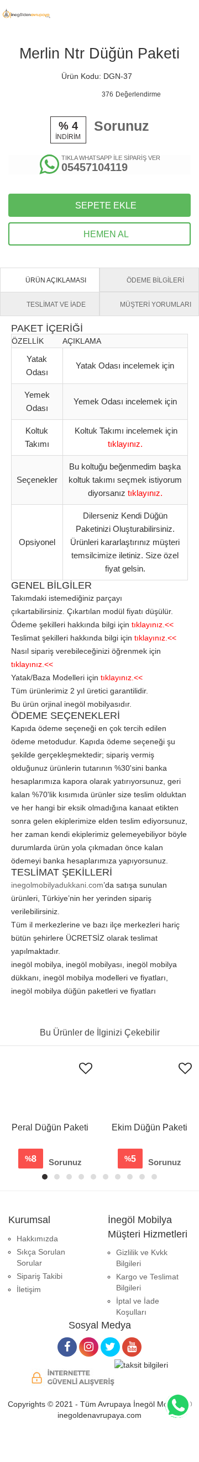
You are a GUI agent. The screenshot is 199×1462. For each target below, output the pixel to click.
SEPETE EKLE (105, 205)
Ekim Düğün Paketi (149, 1127)
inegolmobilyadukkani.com (57, 885)
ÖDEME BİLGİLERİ (154, 280)
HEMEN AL (105, 234)
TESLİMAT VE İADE (55, 304)
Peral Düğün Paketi (50, 1127)
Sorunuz (121, 126)
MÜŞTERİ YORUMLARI (154, 304)
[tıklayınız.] (125, 434)
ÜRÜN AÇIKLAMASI (55, 280)
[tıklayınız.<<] (153, 615)
